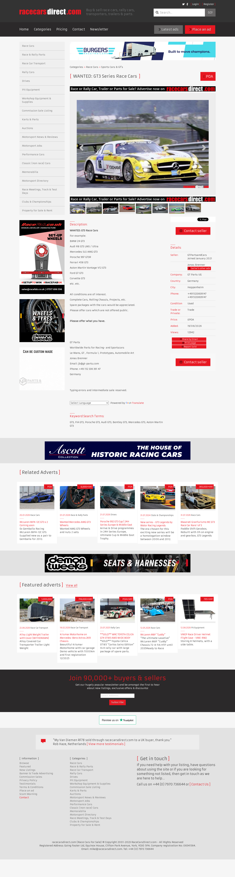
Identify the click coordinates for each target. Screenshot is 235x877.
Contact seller (195, 231)
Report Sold (190, 346)
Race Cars (92, 67)
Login (195, 4)
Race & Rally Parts (33, 54)
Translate (138, 402)
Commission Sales (30, 776)
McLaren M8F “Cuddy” (152, 634)
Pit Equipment (31, 89)
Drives (26, 80)
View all (71, 585)
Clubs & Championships (36, 201)
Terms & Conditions (31, 787)
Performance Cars (33, 154)
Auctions (27, 128)
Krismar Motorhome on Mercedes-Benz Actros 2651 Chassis (75, 638)
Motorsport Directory (35, 180)
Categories (42, 29)
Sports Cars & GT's (112, 67)
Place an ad (201, 29)
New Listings (27, 769)
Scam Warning (28, 794)
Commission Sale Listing (37, 110)
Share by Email (190, 339)
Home (24, 29)
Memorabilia (30, 172)
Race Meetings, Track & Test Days (39, 191)
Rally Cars (28, 72)
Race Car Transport (33, 63)
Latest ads (170, 29)
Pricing (61, 29)
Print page (190, 343)
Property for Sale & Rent (37, 210)
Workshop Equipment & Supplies (36, 100)
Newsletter (99, 29)
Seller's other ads (200, 268)
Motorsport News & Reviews (40, 136)
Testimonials (27, 783)
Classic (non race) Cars (36, 163)
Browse (24, 763)
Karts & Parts (30, 119)
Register (209, 4)
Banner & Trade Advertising (36, 773)
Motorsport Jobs (32, 145)
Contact (78, 29)
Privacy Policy (28, 780)
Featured (25, 766)
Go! (210, 12)
